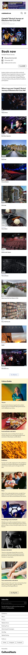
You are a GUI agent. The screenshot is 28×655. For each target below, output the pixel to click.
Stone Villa (4, 205)
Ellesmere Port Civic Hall (10, 58)
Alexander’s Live (5, 368)
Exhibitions (4, 460)
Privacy (3, 619)
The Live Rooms (5, 275)
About (3, 616)
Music (3, 490)
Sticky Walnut (4, 228)
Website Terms (5, 623)
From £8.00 (22, 66)
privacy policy (10, 608)
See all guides (14, 592)
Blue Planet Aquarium (6, 136)
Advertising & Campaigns (8, 629)
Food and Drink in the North (9, 431)
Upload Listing (5, 635)
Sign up (24, 603)
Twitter (4, 642)
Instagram (11, 642)
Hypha (3, 345)
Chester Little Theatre (6, 252)
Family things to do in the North (9, 519)
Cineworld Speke (5, 181)
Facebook (19, 642)
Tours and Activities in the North (10, 580)
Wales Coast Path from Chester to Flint (10, 298)
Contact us (4, 613)
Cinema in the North (7, 550)
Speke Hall (4, 159)
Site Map (4, 632)
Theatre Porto (5, 112)
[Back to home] (6, 13)
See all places (14, 374)
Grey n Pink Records (6, 321)
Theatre (4, 402)
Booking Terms (5, 626)
